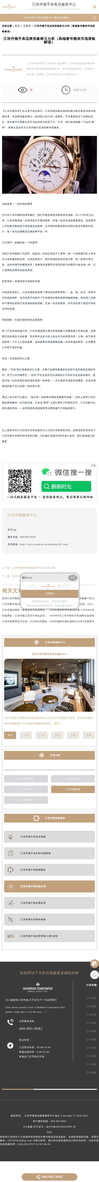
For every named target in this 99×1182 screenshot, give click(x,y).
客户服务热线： (49, 1121)
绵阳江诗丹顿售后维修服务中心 (30, 430)
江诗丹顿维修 (26, 778)
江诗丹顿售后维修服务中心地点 (42, 1115)
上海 (25, 735)
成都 (88, 735)
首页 (17, 26)
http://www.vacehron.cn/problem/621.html (44, 544)
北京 (10, 735)
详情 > (58, 723)
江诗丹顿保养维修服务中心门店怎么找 (33, 568)
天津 (73, 735)
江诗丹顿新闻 (73, 789)
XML (49, 1132)
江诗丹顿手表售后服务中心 (54, 4)
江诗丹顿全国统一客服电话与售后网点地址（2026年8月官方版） (38, 610)
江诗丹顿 (26, 789)
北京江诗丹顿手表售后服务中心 (49, 654)
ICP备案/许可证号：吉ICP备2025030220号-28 (49, 1126)
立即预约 (49, 593)
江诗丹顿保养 (12, 111)
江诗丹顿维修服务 (55, 818)
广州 (41, 735)
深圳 (57, 735)
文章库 (27, 26)
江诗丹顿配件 (26, 800)
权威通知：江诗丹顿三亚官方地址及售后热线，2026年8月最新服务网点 (42, 615)
